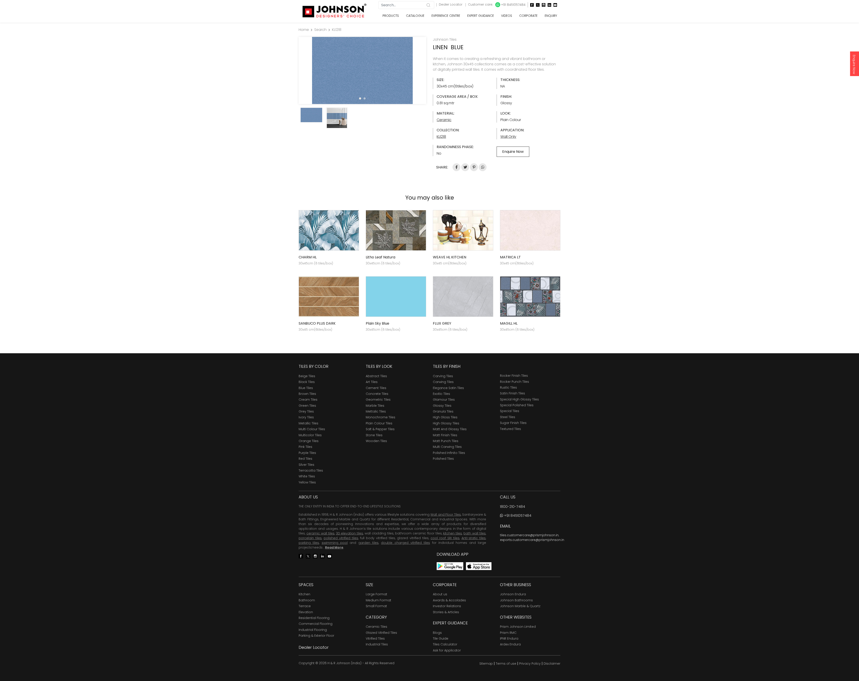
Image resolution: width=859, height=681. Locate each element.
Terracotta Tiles (311, 470)
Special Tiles (509, 411)
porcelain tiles (310, 538)
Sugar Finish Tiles (513, 423)
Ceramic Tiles (376, 626)
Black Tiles (307, 382)
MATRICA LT (510, 257)
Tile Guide (440, 638)
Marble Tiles (375, 405)
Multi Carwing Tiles (447, 447)
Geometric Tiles (378, 399)
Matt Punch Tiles (445, 441)
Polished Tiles (443, 458)
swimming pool (335, 543)
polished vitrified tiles (341, 538)
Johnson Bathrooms (516, 600)
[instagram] (542, 4)
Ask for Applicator (447, 650)
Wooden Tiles (376, 441)
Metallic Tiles (308, 423)
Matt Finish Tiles (445, 435)
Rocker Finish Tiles (514, 375)
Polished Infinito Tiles (449, 453)
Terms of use (506, 663)
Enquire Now (854, 64)
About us (440, 594)
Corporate (528, 15)
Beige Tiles (307, 376)
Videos (506, 15)
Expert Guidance (480, 15)
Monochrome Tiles (380, 417)
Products (391, 15)
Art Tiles (372, 382)
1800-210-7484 (512, 506)
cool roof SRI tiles (445, 538)
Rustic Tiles (508, 387)
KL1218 (336, 29)
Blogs (437, 632)
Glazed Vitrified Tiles (381, 632)
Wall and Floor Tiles (445, 514)
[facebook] (531, 4)
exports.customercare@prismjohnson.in (532, 540)
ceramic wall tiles (320, 533)
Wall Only (508, 136)
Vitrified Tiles (375, 638)
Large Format (376, 594)
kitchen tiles (452, 533)
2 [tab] (364, 98)
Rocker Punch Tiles (514, 381)
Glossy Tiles (442, 405)
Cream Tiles (308, 399)
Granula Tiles (443, 411)
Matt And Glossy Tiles (450, 429)
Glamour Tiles (444, 399)
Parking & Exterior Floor (316, 635)
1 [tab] (360, 98)
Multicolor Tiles (310, 435)
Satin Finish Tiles (512, 393)
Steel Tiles (507, 417)
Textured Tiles (510, 429)
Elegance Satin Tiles (448, 388)
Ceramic (444, 119)
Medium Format (378, 600)
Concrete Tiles (377, 394)
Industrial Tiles (377, 644)
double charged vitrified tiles (405, 543)
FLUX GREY (442, 323)
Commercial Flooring (315, 623)
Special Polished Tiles (517, 405)
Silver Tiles (306, 464)
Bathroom (307, 600)
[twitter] (537, 4)
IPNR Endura (509, 638)
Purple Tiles (307, 453)
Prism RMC (508, 632)
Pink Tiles (305, 447)
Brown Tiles (307, 394)
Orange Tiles (309, 441)
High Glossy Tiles (446, 423)
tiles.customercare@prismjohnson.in (529, 535)
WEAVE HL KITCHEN (449, 257)
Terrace (305, 606)
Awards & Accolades (449, 600)
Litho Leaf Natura (380, 257)
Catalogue (415, 15)
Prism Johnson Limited (518, 626)
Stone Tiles (374, 435)
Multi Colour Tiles (312, 429)
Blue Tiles (306, 388)
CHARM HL (308, 257)
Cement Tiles (376, 388)
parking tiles (309, 543)
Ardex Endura (510, 644)
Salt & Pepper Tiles (380, 429)
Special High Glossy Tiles (519, 399)
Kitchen (304, 594)
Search (320, 29)
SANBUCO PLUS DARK (317, 323)
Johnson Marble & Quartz (520, 606)
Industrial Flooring (313, 630)
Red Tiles (305, 458)
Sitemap (486, 663)
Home (304, 29)
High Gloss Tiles (445, 417)
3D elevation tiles (349, 533)
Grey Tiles (306, 411)
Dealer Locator (451, 4)
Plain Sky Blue (377, 323)
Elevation (306, 612)
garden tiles (368, 543)
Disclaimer (552, 663)
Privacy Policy (530, 663)
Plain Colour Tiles (379, 423)
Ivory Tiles (306, 417)
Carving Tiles (443, 376)
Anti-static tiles (473, 538)
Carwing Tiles (443, 382)
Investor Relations (447, 606)
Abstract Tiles (376, 376)
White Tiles (307, 476)
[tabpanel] (362, 70)
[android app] (450, 565)
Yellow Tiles (307, 482)
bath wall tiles (475, 533)
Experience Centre (446, 15)
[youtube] (554, 4)
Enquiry (551, 15)
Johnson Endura (513, 594)
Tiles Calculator (445, 644)
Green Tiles (307, 405)
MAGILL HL (508, 323)
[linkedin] (548, 4)
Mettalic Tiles (376, 411)
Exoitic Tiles (441, 394)
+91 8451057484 (512, 4)
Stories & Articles (446, 612)
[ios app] (478, 565)
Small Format (376, 606)
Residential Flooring (314, 618)
